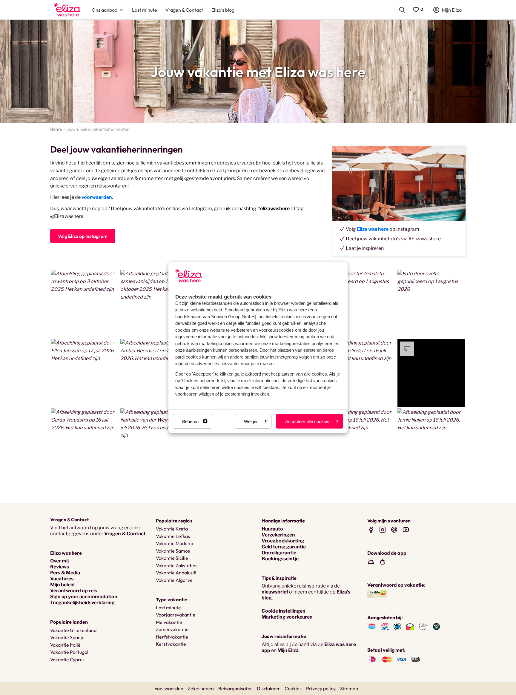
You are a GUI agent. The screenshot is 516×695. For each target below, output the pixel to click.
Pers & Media (65, 573)
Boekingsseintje (280, 559)
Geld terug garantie (284, 547)
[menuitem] (67, 9)
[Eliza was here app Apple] (382, 561)
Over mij (59, 561)
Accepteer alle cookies (307, 421)
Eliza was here (372, 229)
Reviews (59, 567)
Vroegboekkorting (283, 541)
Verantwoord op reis (73, 590)
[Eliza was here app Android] (370, 561)
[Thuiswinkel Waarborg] (410, 626)
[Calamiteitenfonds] (397, 626)
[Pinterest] (394, 529)
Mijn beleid (62, 585)
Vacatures (61, 579)
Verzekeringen (278, 535)
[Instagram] (382, 529)
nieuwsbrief (275, 592)
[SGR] (385, 626)
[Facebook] (370, 529)
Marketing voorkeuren (287, 617)
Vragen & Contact (125, 533)
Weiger (251, 421)
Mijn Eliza (288, 650)
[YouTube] (405, 529)
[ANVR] (372, 626)
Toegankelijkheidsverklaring (82, 602)
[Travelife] (377, 593)
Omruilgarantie (279, 553)
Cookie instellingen (283, 611)
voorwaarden (97, 197)
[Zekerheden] (423, 626)
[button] (84, 304)
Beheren (190, 421)
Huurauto (272, 529)
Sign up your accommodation (83, 596)
